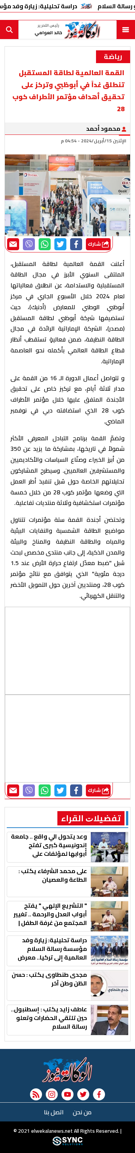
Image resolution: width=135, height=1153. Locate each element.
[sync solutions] (67, 1143)
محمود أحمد (104, 128)
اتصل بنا (54, 1112)
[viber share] (29, 244)
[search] (9, 29)
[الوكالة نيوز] (67, 1069)
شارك (95, 244)
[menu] (125, 29)
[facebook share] (76, 244)
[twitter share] (60, 244)
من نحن (82, 1112)
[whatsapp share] (45, 244)
